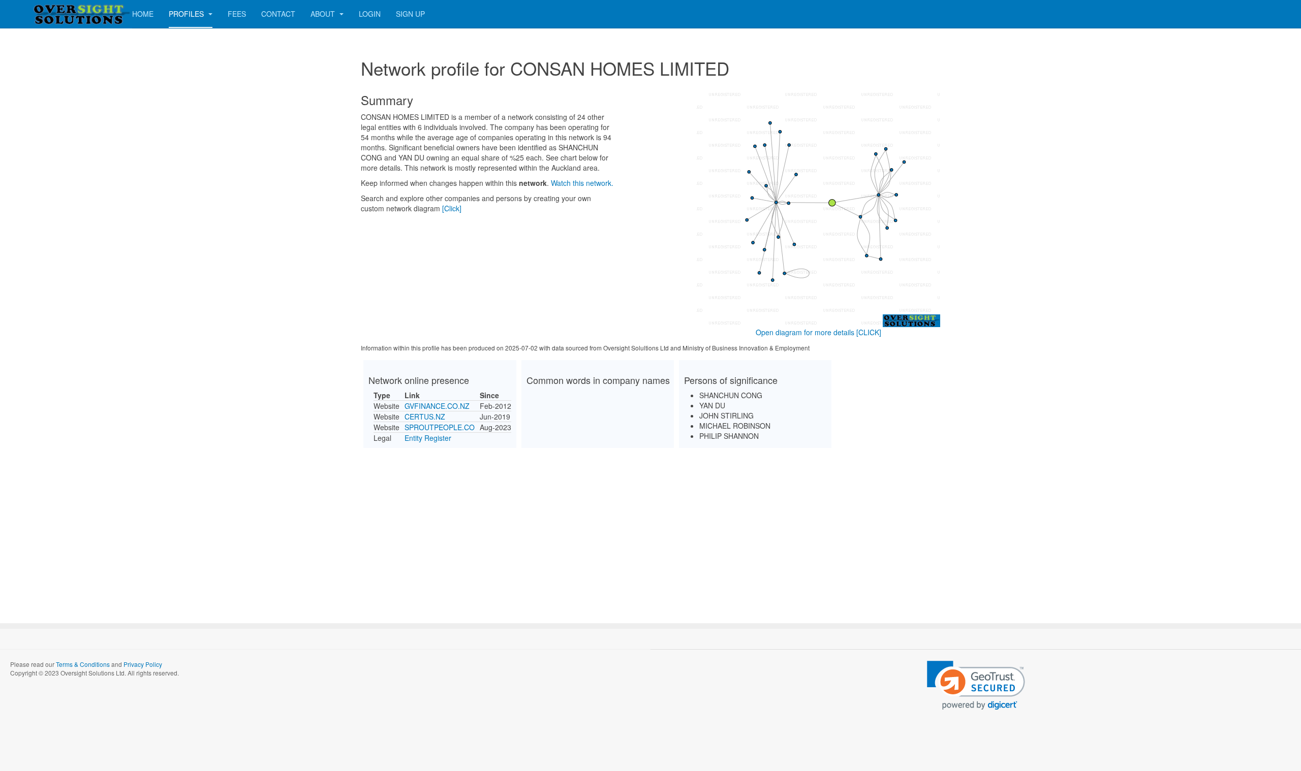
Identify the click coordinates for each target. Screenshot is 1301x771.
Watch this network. (582, 183)
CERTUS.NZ (425, 416)
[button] (976, 685)
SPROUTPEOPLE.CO (440, 427)
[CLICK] (868, 332)
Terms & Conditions (83, 664)
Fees (237, 14)
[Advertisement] (650, 527)
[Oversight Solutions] (50, 14)
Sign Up (410, 14)
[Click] (451, 208)
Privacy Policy (142, 664)
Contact (278, 14)
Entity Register (428, 438)
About (324, 14)
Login (370, 14)
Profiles (187, 14)
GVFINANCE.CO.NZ (437, 406)
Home (142, 14)
